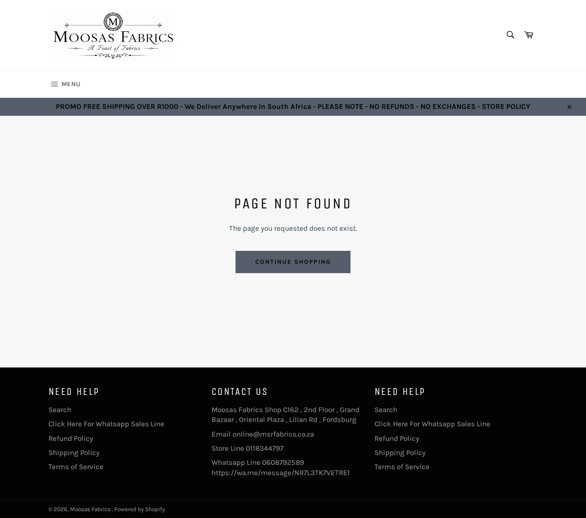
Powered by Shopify (139, 509)
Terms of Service (75, 466)
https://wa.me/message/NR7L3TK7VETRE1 (280, 472)
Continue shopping (293, 261)
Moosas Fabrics (91, 509)
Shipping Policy (74, 452)
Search (59, 409)
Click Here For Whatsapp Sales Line (106, 423)
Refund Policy (70, 438)
